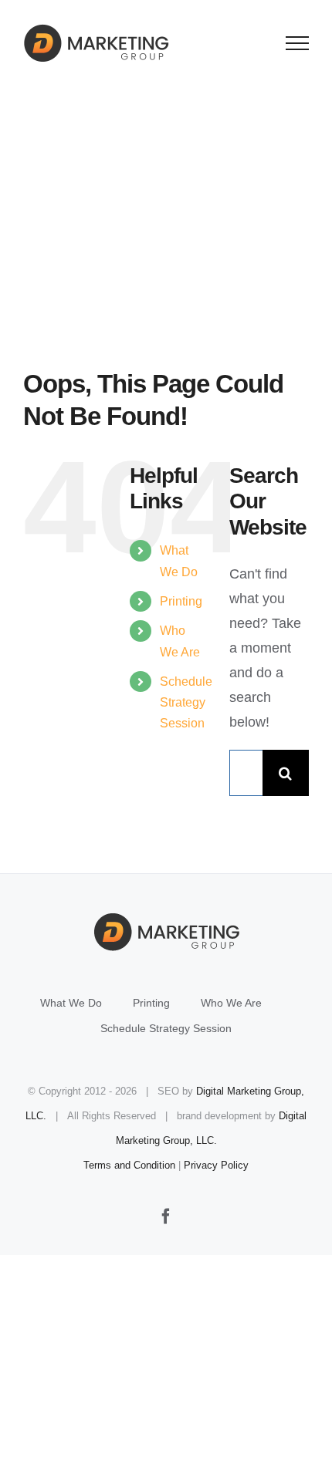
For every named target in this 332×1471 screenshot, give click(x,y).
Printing (181, 601)
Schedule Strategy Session (186, 702)
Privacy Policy (216, 1165)
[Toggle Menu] (298, 43)
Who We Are (231, 1003)
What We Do (71, 1003)
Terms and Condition (129, 1165)
